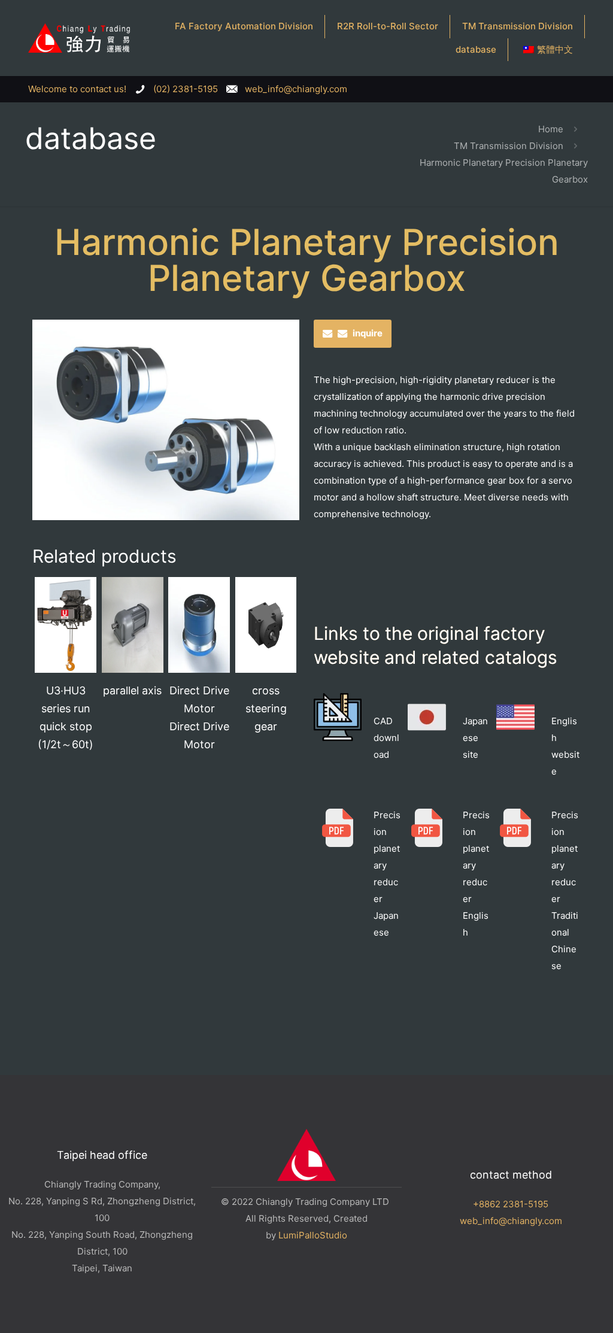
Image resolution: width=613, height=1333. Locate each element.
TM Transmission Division (508, 145)
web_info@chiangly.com (511, 1220)
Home (550, 129)
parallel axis (132, 690)
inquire (368, 333)
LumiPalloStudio (312, 1235)
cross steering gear (266, 708)
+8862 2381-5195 (510, 1204)
